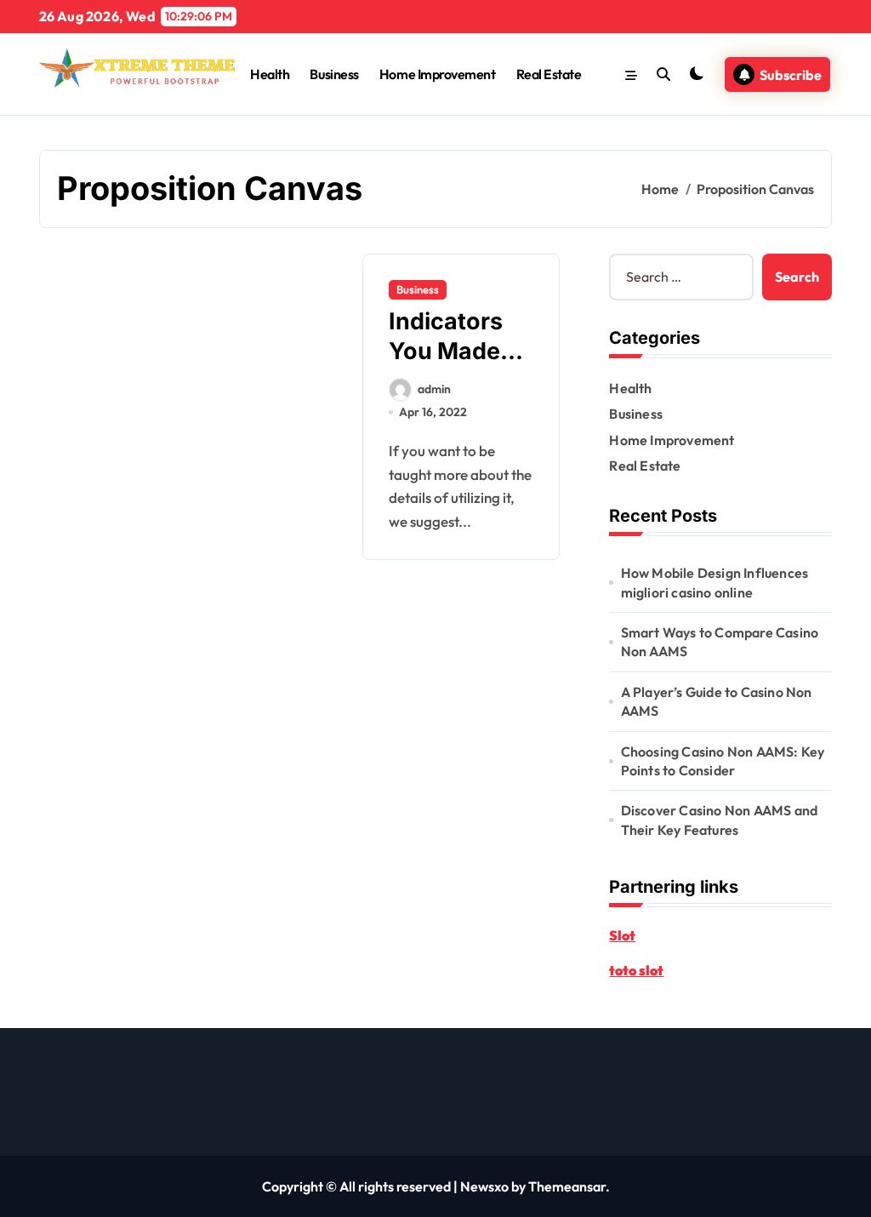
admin (434, 389)
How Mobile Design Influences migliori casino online (715, 582)
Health (269, 74)
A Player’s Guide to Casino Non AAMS (716, 701)
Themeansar (567, 1186)
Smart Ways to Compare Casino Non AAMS (720, 642)
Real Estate (549, 74)
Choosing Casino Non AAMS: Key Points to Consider (723, 761)
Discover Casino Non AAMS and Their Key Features (719, 819)
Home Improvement (437, 74)
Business (334, 74)
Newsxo (484, 1186)
